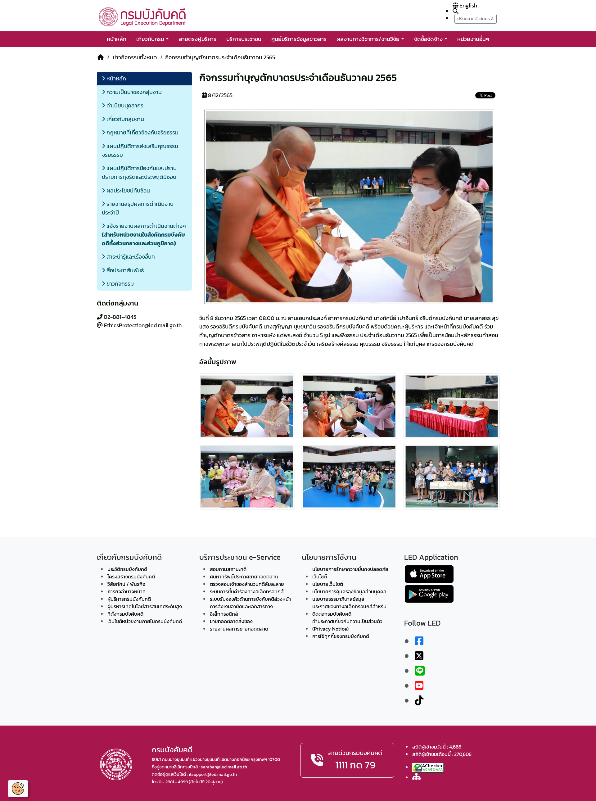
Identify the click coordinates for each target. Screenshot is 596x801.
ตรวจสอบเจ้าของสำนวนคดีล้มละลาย (247, 584)
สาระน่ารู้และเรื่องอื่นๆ (130, 256)
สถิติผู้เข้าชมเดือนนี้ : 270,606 (442, 754)
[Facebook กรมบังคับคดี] (419, 641)
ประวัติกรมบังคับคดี (127, 569)
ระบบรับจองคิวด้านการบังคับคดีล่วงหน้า (250, 599)
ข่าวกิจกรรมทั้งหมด (135, 57)
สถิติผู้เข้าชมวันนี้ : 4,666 (436, 746)
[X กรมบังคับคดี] (419, 656)
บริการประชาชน (243, 39)
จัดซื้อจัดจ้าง (428, 39)
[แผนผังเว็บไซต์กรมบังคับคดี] (416, 777)
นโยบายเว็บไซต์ (327, 584)
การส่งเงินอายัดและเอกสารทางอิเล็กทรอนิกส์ (241, 610)
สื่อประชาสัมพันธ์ (124, 270)
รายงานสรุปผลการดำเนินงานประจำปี (138, 208)
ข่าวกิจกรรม (119, 283)
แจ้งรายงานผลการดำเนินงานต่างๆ (144, 234)
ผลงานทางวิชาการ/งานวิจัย (368, 39)
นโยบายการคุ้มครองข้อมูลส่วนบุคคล (349, 591)
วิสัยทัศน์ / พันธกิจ (126, 584)
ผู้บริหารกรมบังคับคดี (129, 599)
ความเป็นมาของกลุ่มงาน (133, 92)
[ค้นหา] (455, 11)
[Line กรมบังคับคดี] (419, 670)
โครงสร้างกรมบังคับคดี (131, 576)
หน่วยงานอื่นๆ (473, 39)
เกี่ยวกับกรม (150, 39)
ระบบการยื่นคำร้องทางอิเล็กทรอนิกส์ (247, 591)
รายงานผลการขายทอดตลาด (239, 628)
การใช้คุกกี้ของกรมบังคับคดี (340, 636)
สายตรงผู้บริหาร (197, 39)
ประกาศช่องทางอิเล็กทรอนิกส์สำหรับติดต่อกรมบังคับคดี (349, 610)
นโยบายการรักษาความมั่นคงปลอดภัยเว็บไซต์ (350, 572)
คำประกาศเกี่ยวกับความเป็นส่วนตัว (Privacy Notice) (347, 625)
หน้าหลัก (116, 39)
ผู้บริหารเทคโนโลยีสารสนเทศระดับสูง (144, 606)
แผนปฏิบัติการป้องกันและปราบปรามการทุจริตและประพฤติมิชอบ (139, 172)
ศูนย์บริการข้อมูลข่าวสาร (299, 39)
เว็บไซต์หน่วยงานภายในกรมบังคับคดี (144, 621)
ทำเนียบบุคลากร (124, 105)
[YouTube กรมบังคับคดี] (419, 685)
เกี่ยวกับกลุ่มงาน (124, 119)
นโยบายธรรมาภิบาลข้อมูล (338, 599)
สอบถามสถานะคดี (228, 569)
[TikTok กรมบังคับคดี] (419, 700)
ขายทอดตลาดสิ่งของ (231, 621)
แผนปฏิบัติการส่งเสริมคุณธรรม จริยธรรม (140, 150)
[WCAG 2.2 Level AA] (428, 768)
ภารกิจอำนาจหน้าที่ (126, 591)
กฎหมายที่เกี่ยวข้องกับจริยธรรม (141, 132)
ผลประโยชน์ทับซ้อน (127, 190)
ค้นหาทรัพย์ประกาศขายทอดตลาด (244, 576)
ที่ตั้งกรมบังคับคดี (125, 614)
